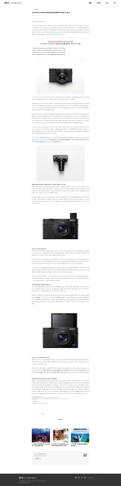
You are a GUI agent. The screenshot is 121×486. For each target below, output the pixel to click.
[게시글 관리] (38, 414)
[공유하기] (36, 414)
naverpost (85, 478)
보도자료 (36, 9)
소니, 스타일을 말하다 (40, 454)
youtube (76, 478)
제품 (90, 3)
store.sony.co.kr (57, 32)
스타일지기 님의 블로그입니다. (40, 455)
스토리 (98, 3)
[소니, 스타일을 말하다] (12, 2)
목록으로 (60, 419)
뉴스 (107, 3)
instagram (79, 478)
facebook (82, 478)
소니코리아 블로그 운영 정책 (25, 482)
